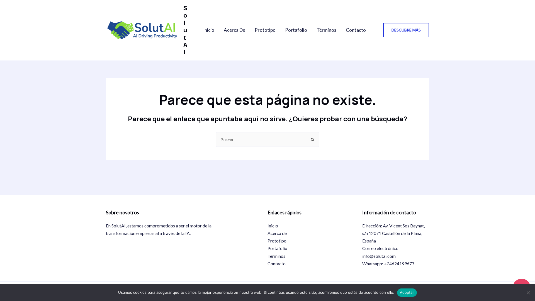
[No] (528, 292)
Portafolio (296, 30)
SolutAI (185, 30)
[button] (406, 30)
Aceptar (407, 292)
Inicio (208, 30)
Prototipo (265, 30)
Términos (326, 30)
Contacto (356, 30)
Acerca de (234, 30)
